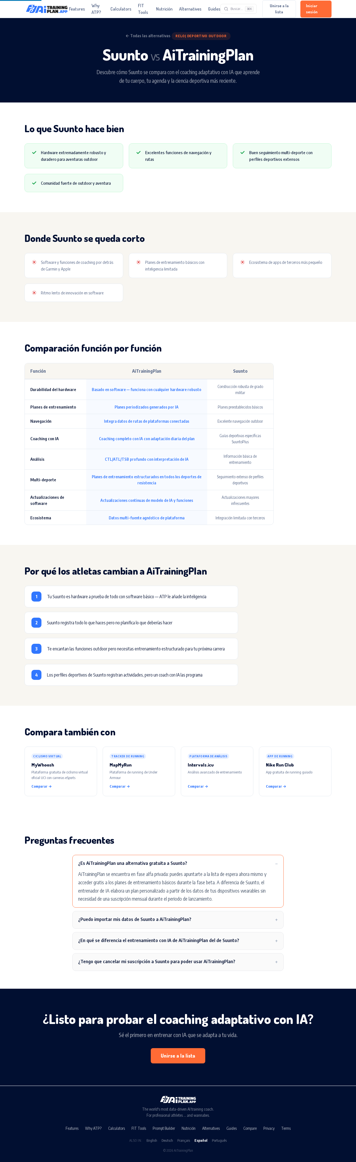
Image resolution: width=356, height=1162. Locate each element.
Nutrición (164, 9)
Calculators (120, 9)
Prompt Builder (164, 1128)
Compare (250, 1128)
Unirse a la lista (279, 9)
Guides (214, 9)
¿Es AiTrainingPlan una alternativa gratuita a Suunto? (132, 863)
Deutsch (167, 1140)
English (152, 1140)
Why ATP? (96, 9)
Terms (286, 1128)
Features (77, 9)
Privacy (269, 1128)
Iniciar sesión (312, 9)
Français (183, 1140)
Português (219, 1140)
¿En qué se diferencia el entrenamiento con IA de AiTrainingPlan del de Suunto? (158, 940)
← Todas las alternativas (147, 35)
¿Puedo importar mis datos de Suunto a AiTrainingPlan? (134, 919)
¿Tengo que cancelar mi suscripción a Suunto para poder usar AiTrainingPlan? (156, 961)
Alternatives (190, 9)
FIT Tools (143, 9)
